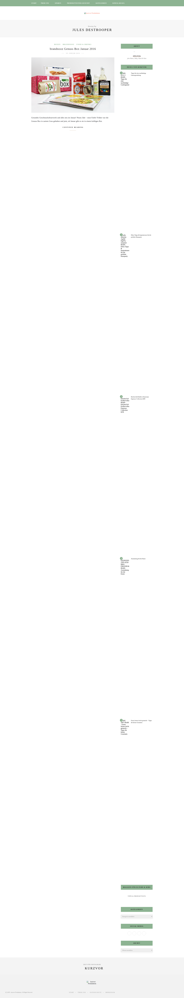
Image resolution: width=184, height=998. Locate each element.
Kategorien (101, 3)
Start (34, 3)
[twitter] (135, 3)
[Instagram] (139, 933)
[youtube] (144, 3)
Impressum (110, 992)
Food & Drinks (83, 44)
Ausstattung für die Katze (138, 558)
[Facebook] (129, 933)
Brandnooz (68, 44)
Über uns (45, 3)
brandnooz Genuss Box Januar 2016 (73, 48)
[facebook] (133, 3)
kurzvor (94, 968)
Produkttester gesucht (78, 3)
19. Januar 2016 (73, 53)
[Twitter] (134, 933)
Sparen (58, 3)
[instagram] (138, 3)
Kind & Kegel (119, 3)
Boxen (57, 44)
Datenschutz (95, 992)
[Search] (152, 3)
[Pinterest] (144, 933)
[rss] (146, 3)
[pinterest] (141, 3)
